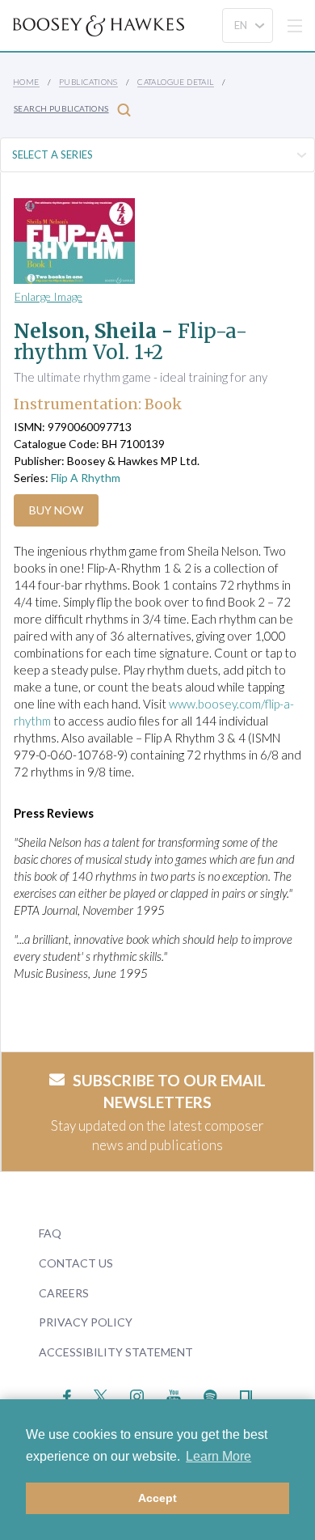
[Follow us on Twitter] (100, 1394)
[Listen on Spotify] (210, 1394)
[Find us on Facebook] (67, 1394)
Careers (64, 1293)
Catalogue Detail (175, 82)
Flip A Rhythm (85, 477)
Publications (88, 82)
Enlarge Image (48, 296)
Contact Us (76, 1263)
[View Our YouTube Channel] (173, 1394)
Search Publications (61, 108)
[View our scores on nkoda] (246, 1394)
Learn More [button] (218, 1456)
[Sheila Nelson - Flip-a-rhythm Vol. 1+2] (142, 241)
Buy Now (56, 510)
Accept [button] (157, 1497)
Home (26, 82)
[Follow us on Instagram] (137, 1394)
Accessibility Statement (116, 1352)
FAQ (50, 1233)
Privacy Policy (85, 1322)
